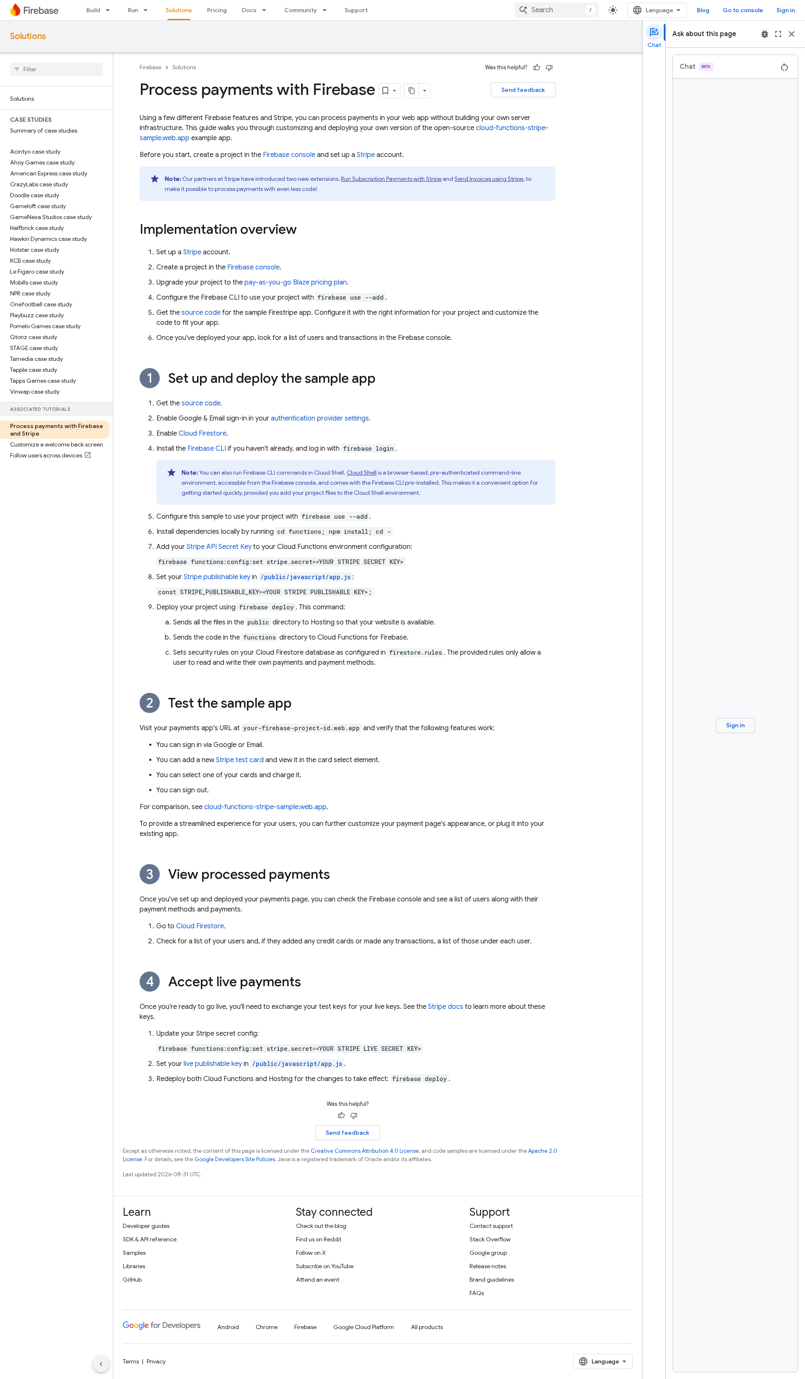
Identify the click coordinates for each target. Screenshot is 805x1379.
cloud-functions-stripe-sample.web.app (265, 807)
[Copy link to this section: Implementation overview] (305, 230)
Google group (488, 1252)
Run (133, 10)
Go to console (743, 10)
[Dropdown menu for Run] (148, 10)
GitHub (132, 1279)
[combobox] (557, 10)
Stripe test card (240, 760)
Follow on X (311, 1252)
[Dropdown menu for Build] (110, 10)
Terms (131, 1361)
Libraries (134, 1266)
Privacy (156, 1361)
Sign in (785, 10)
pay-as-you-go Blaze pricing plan (295, 282)
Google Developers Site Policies (235, 1159)
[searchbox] (56, 69)
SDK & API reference (150, 1239)
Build (93, 10)
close (792, 34)
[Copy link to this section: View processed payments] (338, 875)
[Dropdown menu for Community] (327, 10)
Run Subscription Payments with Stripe (391, 179)
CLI (206, 448)
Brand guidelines (492, 1279)
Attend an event (317, 1279)
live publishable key (213, 1064)
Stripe (366, 155)
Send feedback (523, 90)
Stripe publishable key (217, 577)
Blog (703, 10)
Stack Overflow (490, 1239)
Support (356, 10)
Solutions (179, 10)
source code (201, 312)
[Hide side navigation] (101, 1363)
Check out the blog (321, 1226)
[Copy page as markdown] (411, 91)
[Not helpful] (549, 67)
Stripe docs (445, 1007)
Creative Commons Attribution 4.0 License (365, 1150)
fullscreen (778, 34)
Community (300, 10)
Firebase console (289, 155)
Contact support (491, 1226)
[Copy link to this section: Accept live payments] (309, 983)
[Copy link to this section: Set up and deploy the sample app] (384, 379)
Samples (134, 1252)
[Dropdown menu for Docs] (267, 10)
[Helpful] (536, 67)
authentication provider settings (320, 418)
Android (228, 1327)
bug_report (765, 34)
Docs (249, 10)
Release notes (488, 1266)
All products (427, 1327)
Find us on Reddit (318, 1239)
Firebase (150, 67)
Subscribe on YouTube (324, 1266)
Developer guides (146, 1226)
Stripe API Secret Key (219, 547)
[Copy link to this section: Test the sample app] (300, 704)
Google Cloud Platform (363, 1327)
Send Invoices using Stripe (488, 179)
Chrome (267, 1327)
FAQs (477, 1293)
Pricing (217, 10)
